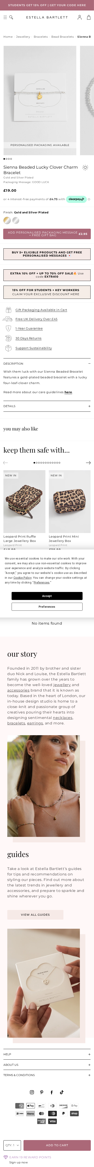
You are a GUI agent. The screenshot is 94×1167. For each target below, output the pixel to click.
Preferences (47, 606)
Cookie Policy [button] (22, 577)
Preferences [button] (42, 582)
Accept (47, 596)
